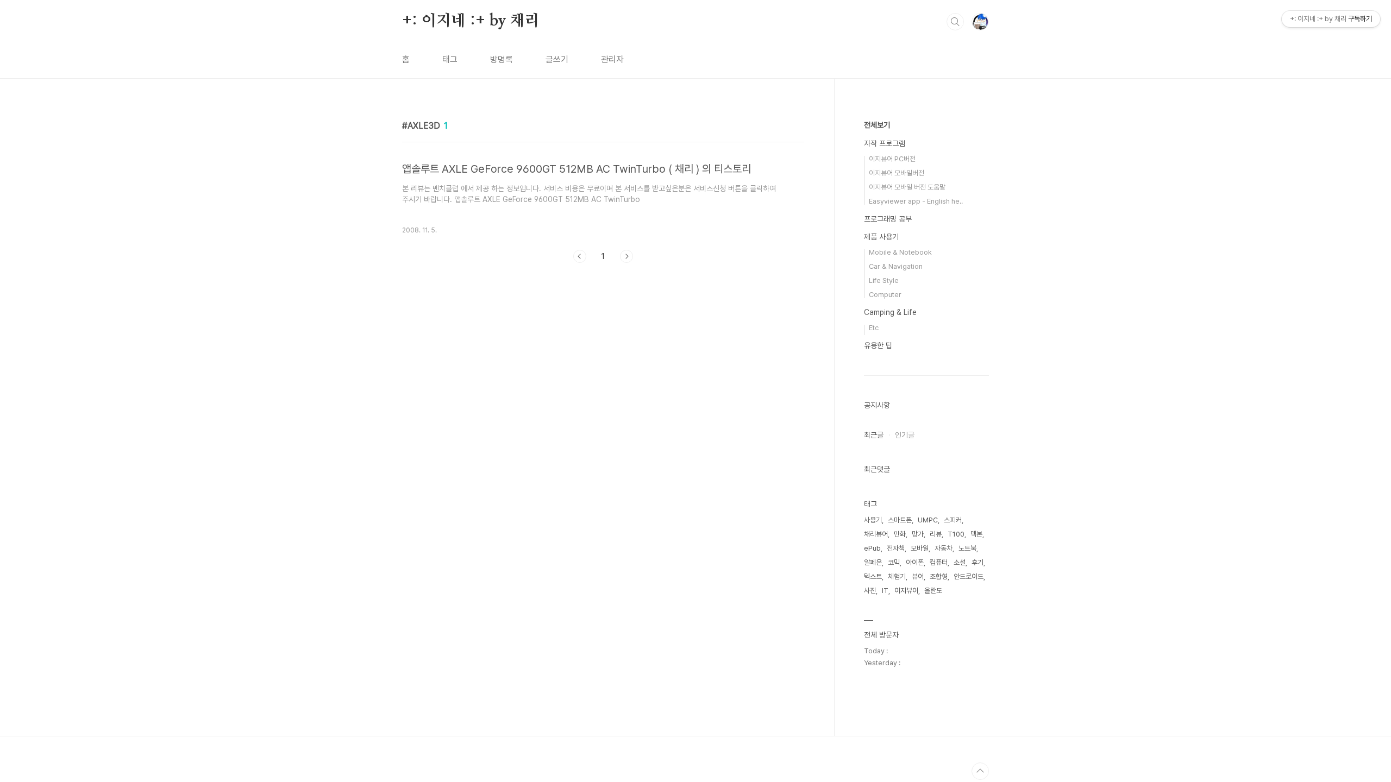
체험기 (897, 576)
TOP (980, 771)
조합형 (939, 576)
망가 (918, 534)
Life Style (884, 280)
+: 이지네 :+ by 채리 (471, 21)
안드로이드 (968, 576)
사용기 (873, 520)
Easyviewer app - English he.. (916, 201)
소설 (960, 562)
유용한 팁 (878, 345)
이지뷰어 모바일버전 (896, 173)
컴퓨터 (939, 562)
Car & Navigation (896, 266)
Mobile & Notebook (900, 252)
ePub (872, 548)
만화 (900, 534)
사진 (870, 590)
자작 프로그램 (884, 143)
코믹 (894, 562)
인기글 (904, 435)
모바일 (920, 548)
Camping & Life (890, 312)
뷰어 (918, 576)
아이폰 (915, 562)
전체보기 (877, 125)
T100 (956, 534)
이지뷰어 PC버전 (892, 159)
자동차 (944, 548)
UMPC (928, 520)
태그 (450, 59)
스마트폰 (900, 520)
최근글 (874, 435)
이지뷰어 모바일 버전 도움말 (907, 187)
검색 (955, 22)
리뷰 (936, 534)
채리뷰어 (876, 534)
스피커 (953, 520)
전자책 (896, 548)
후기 (977, 562)
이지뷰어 (906, 590)
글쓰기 (557, 59)
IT (885, 590)
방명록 (501, 59)
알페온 (873, 562)
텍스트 (873, 576)
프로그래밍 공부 (888, 219)
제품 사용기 (881, 236)
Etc (874, 328)
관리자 (612, 59)
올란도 (933, 590)
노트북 (967, 548)
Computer (885, 295)
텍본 (976, 534)
